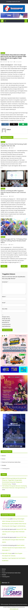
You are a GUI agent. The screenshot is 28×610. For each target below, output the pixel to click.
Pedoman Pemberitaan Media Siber (11, 462)
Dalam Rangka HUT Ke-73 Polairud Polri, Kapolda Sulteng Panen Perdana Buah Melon (14, 240)
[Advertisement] (14, 37)
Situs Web (4, 309)
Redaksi (4, 465)
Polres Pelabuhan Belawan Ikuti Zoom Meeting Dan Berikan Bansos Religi (5, 266)
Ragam (3, 53)
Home (3, 459)
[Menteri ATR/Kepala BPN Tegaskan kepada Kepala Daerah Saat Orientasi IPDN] (14, 178)
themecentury (23, 604)
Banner (4, 455)
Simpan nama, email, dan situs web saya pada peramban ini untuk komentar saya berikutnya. (6, 321)
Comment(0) (18, 62)
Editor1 (11, 62)
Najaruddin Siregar (6, 553)
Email (4, 302)
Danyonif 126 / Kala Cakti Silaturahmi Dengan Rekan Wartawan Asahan (14, 532)
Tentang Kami (5, 468)
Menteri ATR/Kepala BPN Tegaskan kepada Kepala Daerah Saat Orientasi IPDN (13, 192)
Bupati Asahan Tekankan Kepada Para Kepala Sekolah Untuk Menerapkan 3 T (13, 548)
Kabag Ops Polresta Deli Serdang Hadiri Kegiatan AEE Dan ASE (14, 145)
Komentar (5, 282)
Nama (4, 296)
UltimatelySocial (14, 609)
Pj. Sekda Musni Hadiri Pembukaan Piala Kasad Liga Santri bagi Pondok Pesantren (24, 266)
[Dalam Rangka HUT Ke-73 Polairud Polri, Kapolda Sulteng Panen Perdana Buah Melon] (14, 227)
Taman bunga (6, 519)
